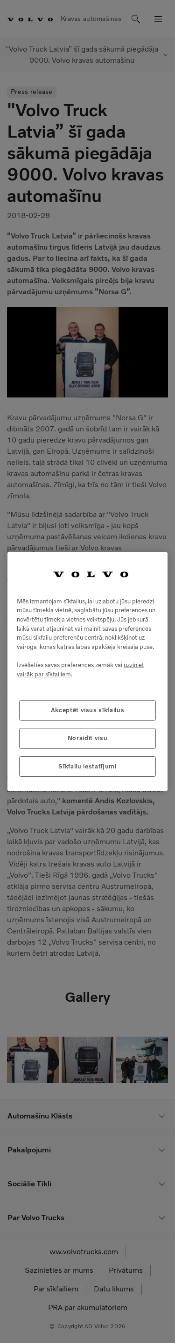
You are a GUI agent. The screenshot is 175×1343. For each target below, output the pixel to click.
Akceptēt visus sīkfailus (88, 710)
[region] (87, 671)
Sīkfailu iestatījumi (87, 766)
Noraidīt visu (88, 737)
